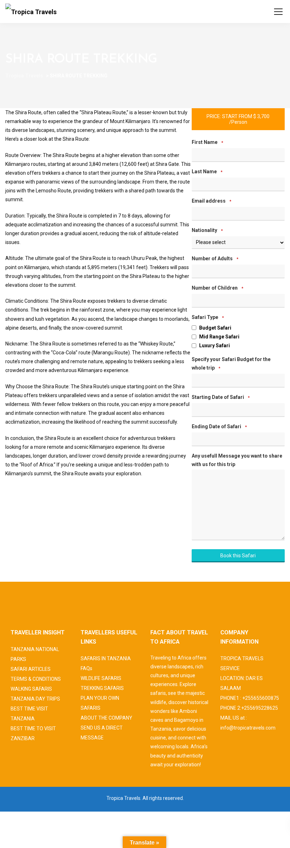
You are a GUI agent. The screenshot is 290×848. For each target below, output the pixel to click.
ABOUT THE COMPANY (106, 718)
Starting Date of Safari (221, 397)
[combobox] (238, 410)
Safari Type (208, 317)
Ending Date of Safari (219, 426)
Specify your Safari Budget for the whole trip (231, 363)
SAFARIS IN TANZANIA (106, 658)
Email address (211, 201)
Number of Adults (215, 258)
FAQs (86, 668)
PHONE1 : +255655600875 (249, 698)
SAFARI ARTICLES (31, 669)
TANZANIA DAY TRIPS (35, 699)
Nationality (207, 230)
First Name (207, 142)
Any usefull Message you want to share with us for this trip (237, 460)
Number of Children (217, 288)
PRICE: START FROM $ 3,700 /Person (238, 119)
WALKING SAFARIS (31, 689)
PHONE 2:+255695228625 (249, 708)
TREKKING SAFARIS (102, 688)
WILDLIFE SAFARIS (101, 678)
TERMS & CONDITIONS (36, 679)
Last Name (207, 171)
